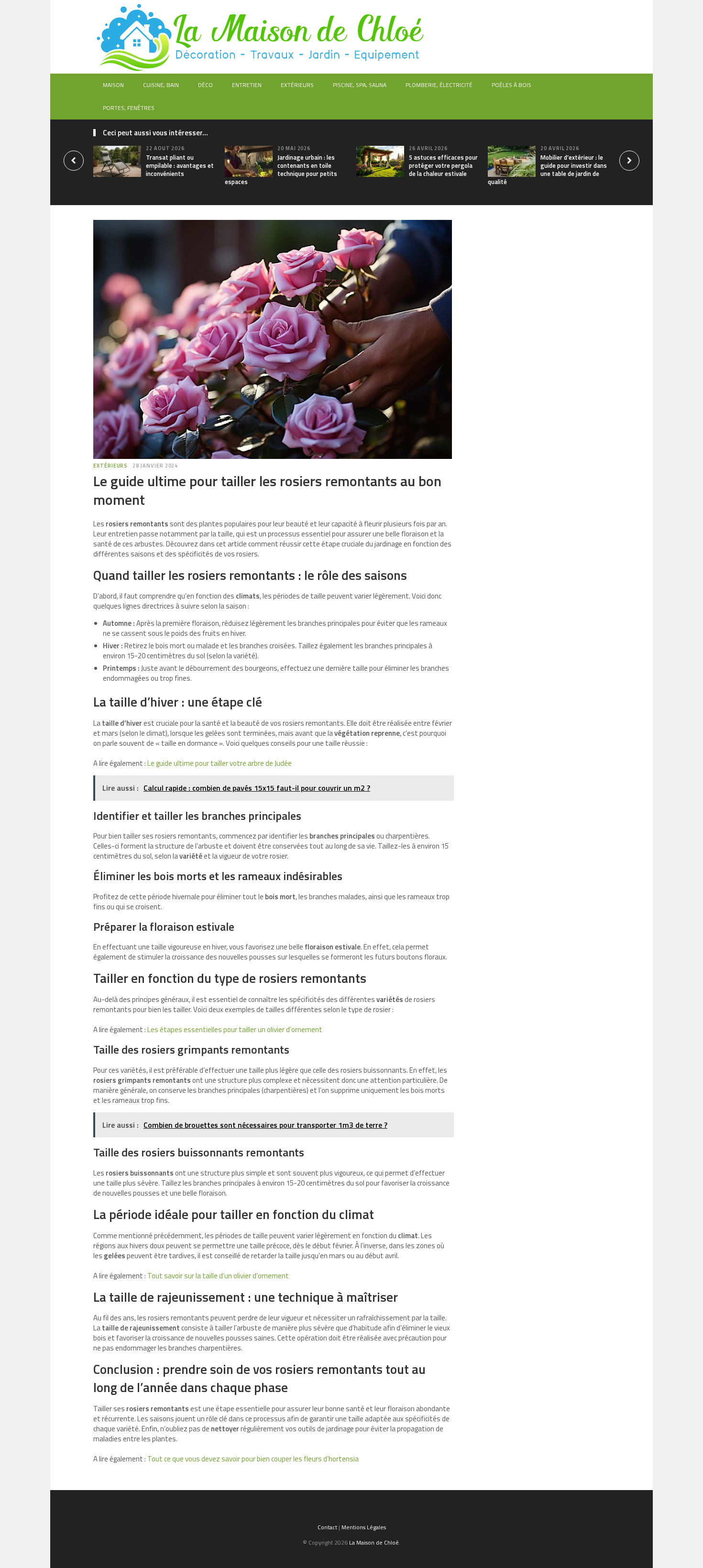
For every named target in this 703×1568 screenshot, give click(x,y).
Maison (113, 84)
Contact (327, 1527)
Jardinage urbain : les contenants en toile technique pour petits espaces (281, 169)
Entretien (247, 84)
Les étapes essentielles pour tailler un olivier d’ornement (234, 1029)
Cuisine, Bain (161, 84)
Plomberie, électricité (439, 84)
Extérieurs (297, 84)
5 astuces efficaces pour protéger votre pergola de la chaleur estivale (443, 165)
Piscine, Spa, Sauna (359, 84)
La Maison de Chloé (374, 1542)
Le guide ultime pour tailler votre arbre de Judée (219, 763)
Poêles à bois (511, 84)
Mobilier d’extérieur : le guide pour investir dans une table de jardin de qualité (547, 169)
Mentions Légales (363, 1527)
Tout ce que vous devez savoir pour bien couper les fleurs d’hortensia (253, 1458)
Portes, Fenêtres (128, 107)
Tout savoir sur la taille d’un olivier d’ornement (218, 1275)
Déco (205, 84)
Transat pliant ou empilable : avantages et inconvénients (180, 165)
